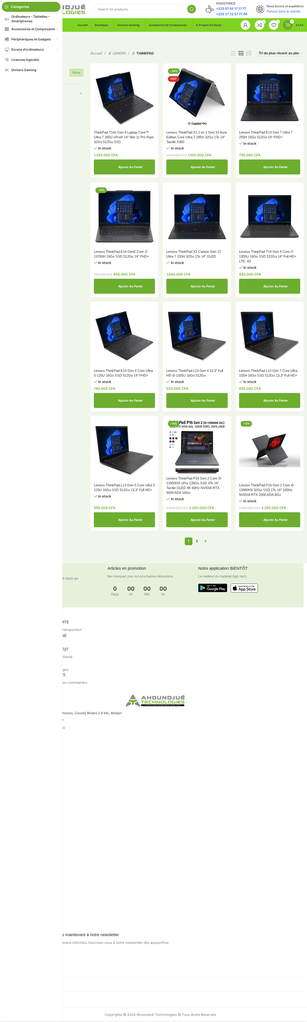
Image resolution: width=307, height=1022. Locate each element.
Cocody (18, 755)
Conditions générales (27, 795)
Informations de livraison (30, 891)
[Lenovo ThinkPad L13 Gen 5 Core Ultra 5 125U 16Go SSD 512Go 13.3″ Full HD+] (124, 449)
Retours (17, 787)
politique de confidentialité (31, 779)
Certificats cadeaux (26, 922)
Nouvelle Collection (26, 843)
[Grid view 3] (241, 53)
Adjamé (17, 762)
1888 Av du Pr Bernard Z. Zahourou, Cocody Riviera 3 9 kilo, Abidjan (71, 713)
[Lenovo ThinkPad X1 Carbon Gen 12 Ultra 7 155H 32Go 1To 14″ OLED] (196, 216)
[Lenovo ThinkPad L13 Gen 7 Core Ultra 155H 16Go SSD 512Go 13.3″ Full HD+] (269, 335)
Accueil (96, 53)
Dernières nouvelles (26, 811)
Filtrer (76, 72)
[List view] (233, 53)
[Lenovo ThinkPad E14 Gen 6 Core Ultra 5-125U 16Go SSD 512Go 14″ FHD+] (124, 335)
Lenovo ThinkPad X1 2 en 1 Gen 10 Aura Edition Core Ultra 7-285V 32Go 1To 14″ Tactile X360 (196, 137)
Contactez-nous (24, 803)
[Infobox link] (226, 9)
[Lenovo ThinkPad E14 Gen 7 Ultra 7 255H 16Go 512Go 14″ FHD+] (269, 97)
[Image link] (212, 587)
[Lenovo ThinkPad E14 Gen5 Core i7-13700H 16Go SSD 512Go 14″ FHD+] (124, 216)
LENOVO (120, 53)
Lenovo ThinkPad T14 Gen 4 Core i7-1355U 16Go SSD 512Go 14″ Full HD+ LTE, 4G (268, 256)
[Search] (191, 9)
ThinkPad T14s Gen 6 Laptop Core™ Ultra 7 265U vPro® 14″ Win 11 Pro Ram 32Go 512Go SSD (124, 137)
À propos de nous (25, 883)
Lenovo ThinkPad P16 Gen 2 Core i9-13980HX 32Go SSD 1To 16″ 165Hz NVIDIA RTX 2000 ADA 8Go (267, 490)
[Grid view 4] (248, 53)
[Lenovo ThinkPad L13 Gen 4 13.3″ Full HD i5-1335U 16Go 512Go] (196, 335)
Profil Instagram (23, 835)
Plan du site (20, 818)
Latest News (21, 859)
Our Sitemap (21, 866)
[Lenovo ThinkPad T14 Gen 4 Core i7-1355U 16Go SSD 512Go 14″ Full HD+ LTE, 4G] (269, 216)
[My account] (245, 25)
